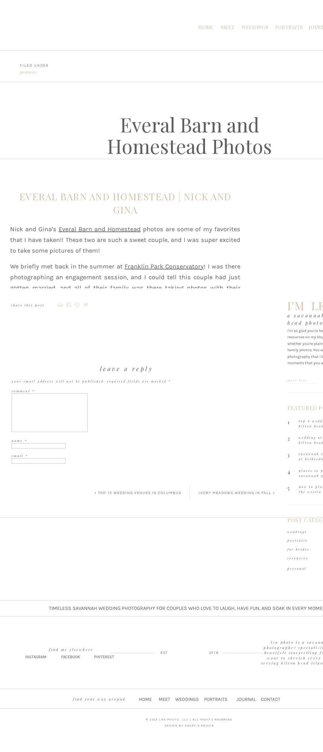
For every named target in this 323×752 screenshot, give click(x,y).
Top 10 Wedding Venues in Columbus (139, 493)
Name (19, 440)
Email (20, 456)
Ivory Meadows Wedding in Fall (235, 493)
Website (20, 471)
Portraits (28, 72)
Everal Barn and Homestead (100, 229)
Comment (23, 391)
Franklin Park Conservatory (164, 266)
